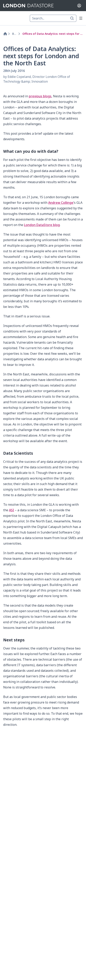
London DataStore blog (42, 225)
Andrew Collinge (60, 202)
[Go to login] (79, 5)
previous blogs (40, 96)
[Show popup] (73, 18)
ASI (11, 510)
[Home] (4, 34)
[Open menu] (81, 18)
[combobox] (53, 18)
